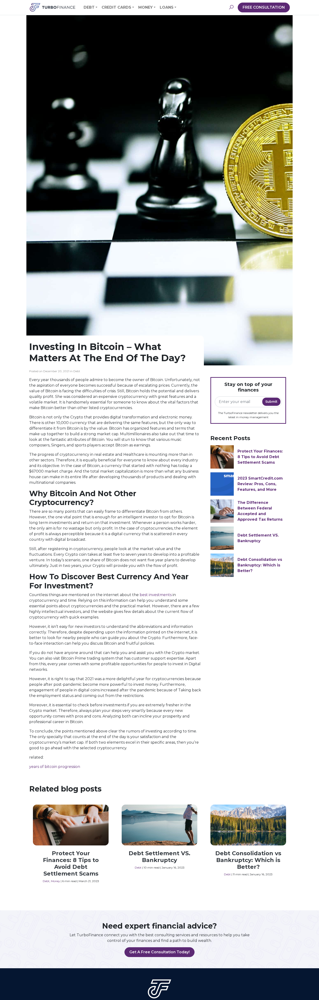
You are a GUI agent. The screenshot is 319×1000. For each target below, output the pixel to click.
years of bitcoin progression (54, 766)
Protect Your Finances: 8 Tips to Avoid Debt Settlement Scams (260, 457)
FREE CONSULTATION (264, 7)
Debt (89, 7)
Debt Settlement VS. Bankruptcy (159, 856)
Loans (167, 7)
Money (145, 7)
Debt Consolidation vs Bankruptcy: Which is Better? (259, 565)
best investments (156, 595)
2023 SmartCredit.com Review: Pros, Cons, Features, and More (260, 484)
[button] (231, 7)
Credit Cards (116, 7)
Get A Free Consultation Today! (159, 952)
